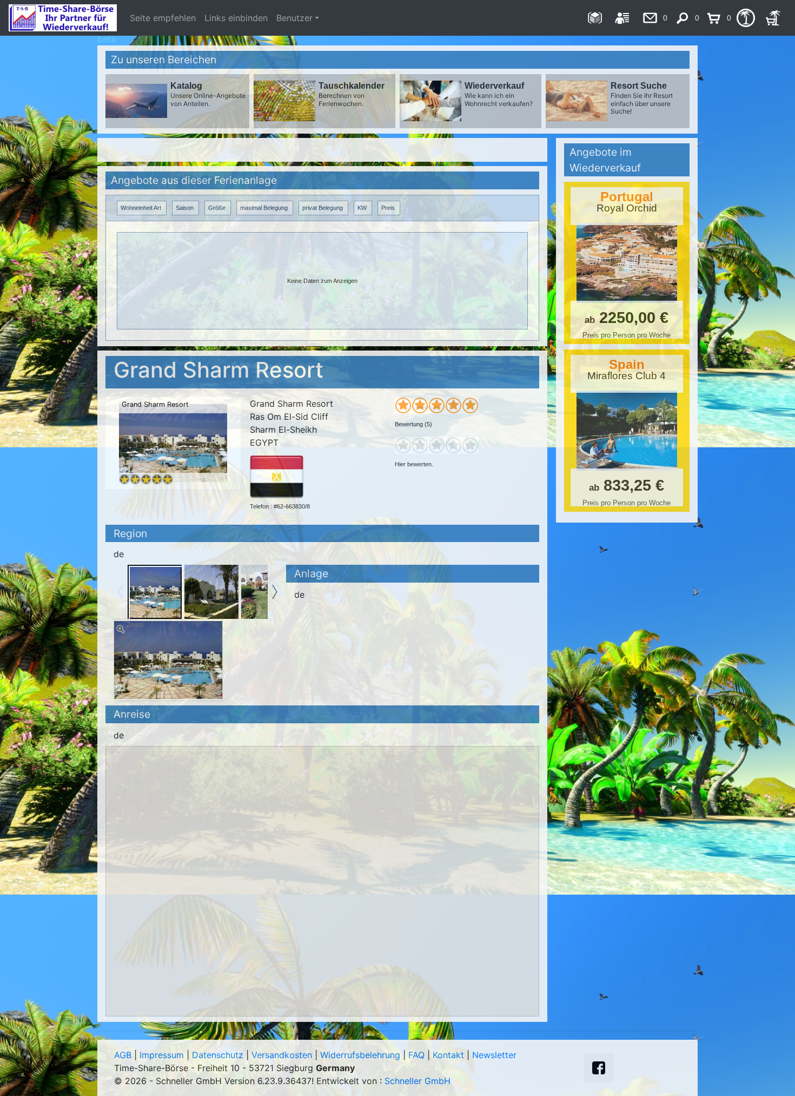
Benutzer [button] (294, 17)
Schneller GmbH (418, 1080)
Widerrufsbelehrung (360, 1054)
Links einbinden (236, 17)
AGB (122, 1054)
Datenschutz (217, 1054)
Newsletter (494, 1054)
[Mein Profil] (622, 18)
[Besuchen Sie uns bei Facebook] (599, 1068)
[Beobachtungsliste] (745, 18)
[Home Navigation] (594, 18)
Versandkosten (281, 1054)
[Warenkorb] (773, 18)
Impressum (162, 1054)
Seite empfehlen (163, 17)
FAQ (416, 1054)
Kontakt (448, 1054)
